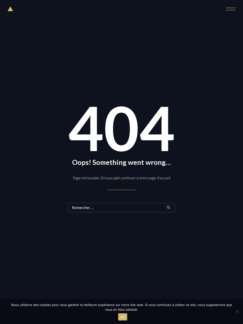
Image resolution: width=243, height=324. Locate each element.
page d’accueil (159, 178)
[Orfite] (10, 8)
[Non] (237, 311)
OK (123, 317)
